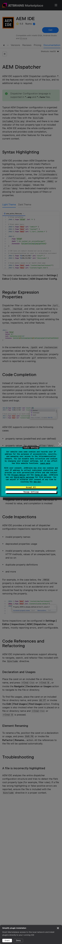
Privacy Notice (18, 475)
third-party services (24, 477)
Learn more (45, 463)
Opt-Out (37, 482)
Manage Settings (31, 492)
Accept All (31, 487)
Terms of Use (41, 475)
